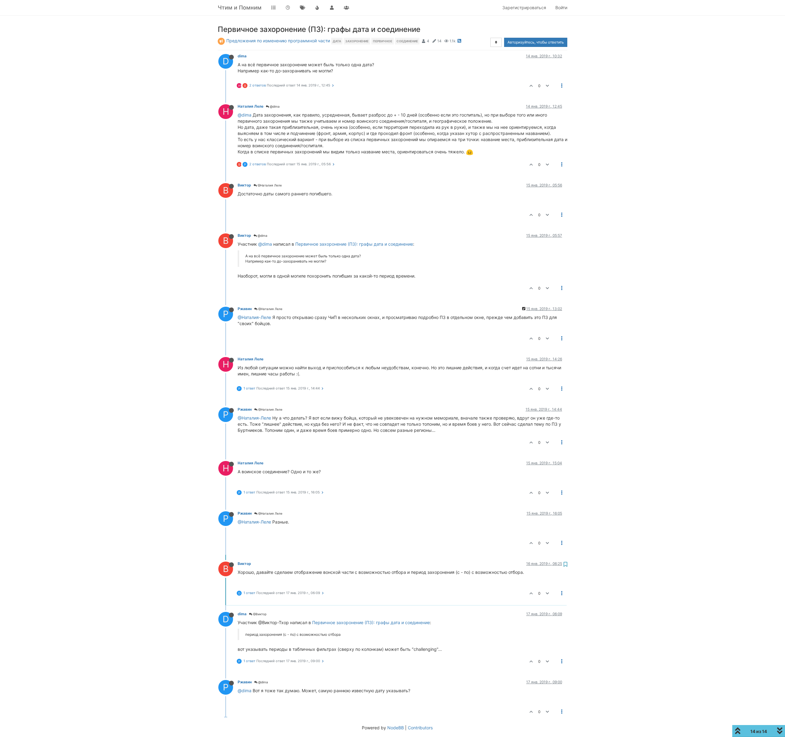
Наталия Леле (250, 106)
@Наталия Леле (269, 185)
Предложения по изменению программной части (278, 40)
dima (242, 56)
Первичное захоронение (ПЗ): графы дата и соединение (354, 244)
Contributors (420, 727)
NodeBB (395, 727)
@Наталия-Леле (254, 317)
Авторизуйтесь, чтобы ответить (535, 42)
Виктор (244, 185)
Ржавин (245, 308)
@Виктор (259, 614)
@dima (274, 106)
